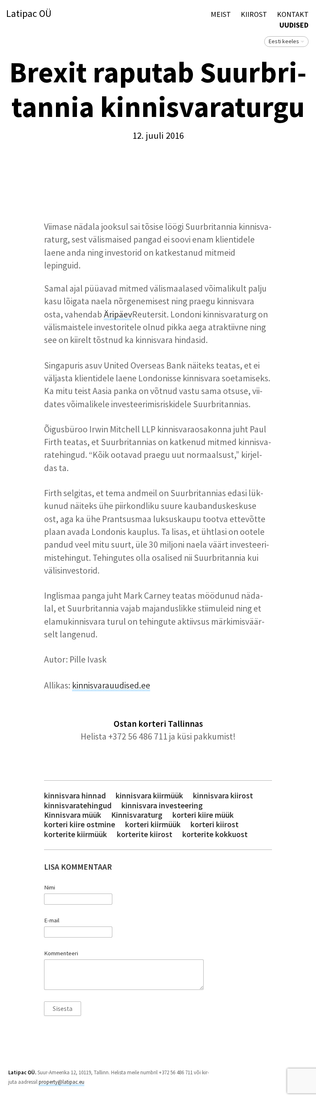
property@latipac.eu (61, 1081)
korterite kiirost (144, 834)
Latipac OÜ (28, 14)
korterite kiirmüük (75, 834)
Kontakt (293, 14)
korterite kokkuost (215, 834)
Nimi (49, 887)
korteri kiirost (215, 824)
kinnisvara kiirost (223, 795)
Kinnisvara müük (72, 815)
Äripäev (118, 314)
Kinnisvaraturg (137, 815)
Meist (221, 14)
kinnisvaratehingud (78, 805)
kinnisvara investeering (162, 805)
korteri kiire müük (203, 815)
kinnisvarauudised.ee (111, 685)
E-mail (51, 920)
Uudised (294, 25)
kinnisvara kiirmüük (149, 795)
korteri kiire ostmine (79, 824)
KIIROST (254, 14)
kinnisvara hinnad (75, 795)
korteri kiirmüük (153, 824)
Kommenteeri (61, 953)
